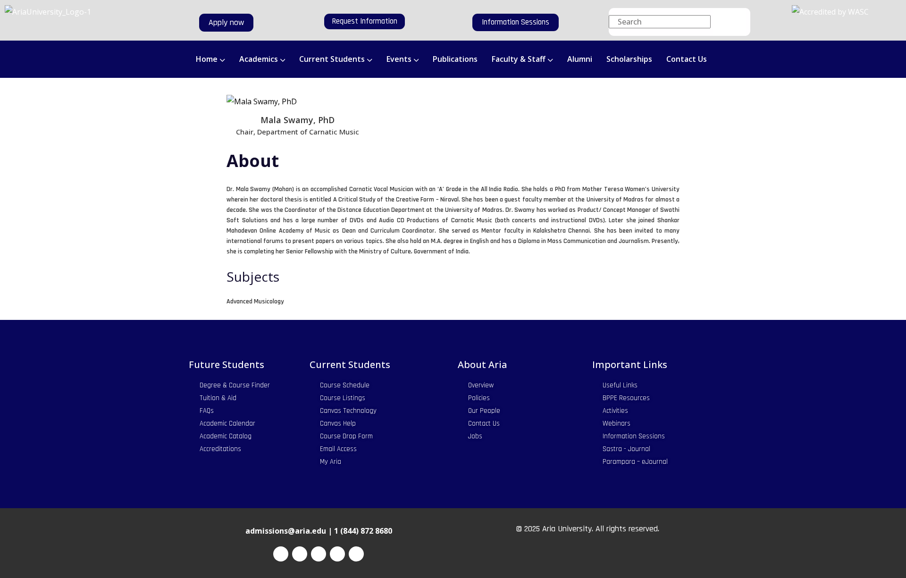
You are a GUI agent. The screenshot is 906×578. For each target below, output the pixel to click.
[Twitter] (299, 553)
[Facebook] (280, 553)
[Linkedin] (337, 553)
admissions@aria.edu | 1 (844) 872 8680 (318, 531)
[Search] (729, 22)
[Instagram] (318, 553)
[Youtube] (356, 553)
